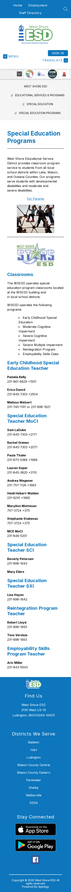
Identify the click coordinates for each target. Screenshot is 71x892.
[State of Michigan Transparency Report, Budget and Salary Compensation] (29, 74)
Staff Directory (30, 13)
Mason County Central (33, 765)
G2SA (34, 803)
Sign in (58, 53)
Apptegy (43, 886)
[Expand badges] (19, 73)
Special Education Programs (40, 113)
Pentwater (33, 780)
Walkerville (33, 795)
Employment (37, 5)
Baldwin (33, 742)
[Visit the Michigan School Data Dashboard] (41, 74)
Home (17, 5)
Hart (33, 750)
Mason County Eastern (33, 772)
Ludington (34, 757)
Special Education (40, 104)
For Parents (35, 199)
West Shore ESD (35, 86)
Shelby (34, 788)
